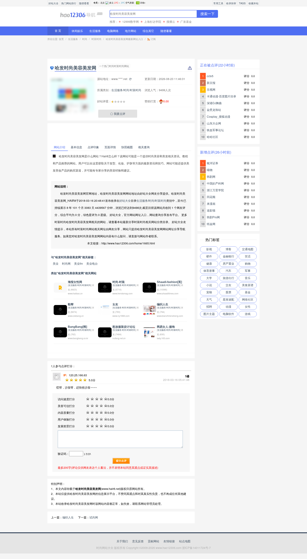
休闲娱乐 (77, 31)
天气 (209, 299)
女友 (115, 304)
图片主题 (209, 313)
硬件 (209, 256)
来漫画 (211, 204)
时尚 (84, 39)
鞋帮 (71, 304)
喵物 (209, 170)
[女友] (104, 309)
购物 (248, 263)
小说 (209, 285)
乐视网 (211, 89)
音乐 (248, 278)
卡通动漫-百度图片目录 (221, 96)
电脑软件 (228, 313)
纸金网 (211, 224)
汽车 (228, 270)
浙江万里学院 (215, 190)
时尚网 (66, 263)
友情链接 (169, 541)
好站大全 (53, 3)
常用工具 (218, 3)
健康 (209, 263)
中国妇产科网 (215, 183)
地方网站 (130, 31)
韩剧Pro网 (213, 217)
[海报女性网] (60, 287)
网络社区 (247, 299)
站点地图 (184, 541)
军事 (248, 270)
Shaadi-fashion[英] (169, 281)
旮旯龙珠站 (214, 110)
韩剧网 (211, 177)
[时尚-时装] (104, 287)
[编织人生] (149, 309)
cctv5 (210, 76)
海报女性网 (75, 281)
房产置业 (228, 263)
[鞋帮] (60, 309)
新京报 (211, 83)
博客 (228, 249)
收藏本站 (253, 3)
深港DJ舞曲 (214, 103)
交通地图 (247, 249)
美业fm (78, 263)
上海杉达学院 (152, 22)
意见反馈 (138, 541)
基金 (248, 292)
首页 (61, 39)
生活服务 (95, 31)
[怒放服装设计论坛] (104, 332)
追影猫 (211, 210)
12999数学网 (130, 22)
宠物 (209, 292)
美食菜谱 (247, 285)
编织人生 (162, 304)
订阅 (153, 39)
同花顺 (211, 197)
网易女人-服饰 (166, 326)
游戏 (248, 313)
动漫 (228, 306)
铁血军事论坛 (215, 130)
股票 (228, 292)
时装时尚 (96, 39)
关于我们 (122, 541)
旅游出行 (228, 278)
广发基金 (186, 22)
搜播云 (170, 22)
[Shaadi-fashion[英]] (149, 287)
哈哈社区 (212, 137)
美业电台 (92, 263)
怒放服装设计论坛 (123, 326)
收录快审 (231, 3)
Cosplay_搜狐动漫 (218, 116)
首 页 (58, 30)
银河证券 (212, 163)
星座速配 (228, 299)
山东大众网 (214, 123)
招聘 (209, 306)
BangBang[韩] (77, 326)
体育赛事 (209, 270)
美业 (55, 263)
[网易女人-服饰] (149, 332)
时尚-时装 (118, 281)
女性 (248, 306)
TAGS (242, 3)
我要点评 (117, 114)
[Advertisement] (121, 51)
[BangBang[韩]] (60, 332)
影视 (209, 249)
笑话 (248, 256)
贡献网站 (153, 541)
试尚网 (93, 517)
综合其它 (148, 31)
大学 (209, 278)
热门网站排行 (68, 3)
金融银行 (228, 256)
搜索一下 (207, 14)
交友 (228, 285)
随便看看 (84, 3)
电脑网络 (113, 31)
